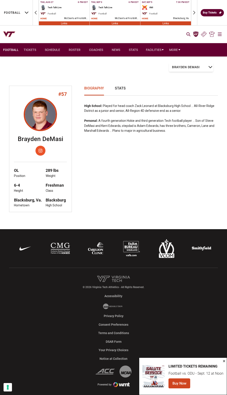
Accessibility (113, 296)
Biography (94, 88)
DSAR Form (113, 341)
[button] (36, 12)
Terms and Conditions (113, 333)
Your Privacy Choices (113, 350)
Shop (211, 34)
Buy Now (181, 384)
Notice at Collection (113, 358)
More (173, 50)
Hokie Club (195, 34)
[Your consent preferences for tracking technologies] (8, 387)
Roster (74, 50)
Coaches (96, 50)
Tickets (203, 34)
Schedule (52, 50)
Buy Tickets (210, 12)
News (116, 50)
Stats (133, 50)
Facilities (153, 50)
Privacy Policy (113, 316)
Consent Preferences (113, 324)
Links (64, 23)
